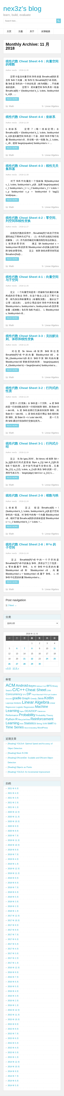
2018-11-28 (24, 175)
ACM (10, 685)
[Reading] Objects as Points (20, 767)
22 (32, 659)
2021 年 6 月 (13, 788)
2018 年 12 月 (14, 868)
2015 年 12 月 (14, 1010)
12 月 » (16, 668)
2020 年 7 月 (13, 835)
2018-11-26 (24, 286)
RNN (21, 724)
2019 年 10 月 (14, 845)
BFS (49, 685)
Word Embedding (30, 728)
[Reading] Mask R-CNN (18, 753)
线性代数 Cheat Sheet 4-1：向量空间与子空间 (32, 278)
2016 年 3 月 (13, 996)
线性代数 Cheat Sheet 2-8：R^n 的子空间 (31, 546)
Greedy (34, 698)
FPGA (45, 694)
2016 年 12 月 (14, 967)
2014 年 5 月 (13, 1085)
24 (47, 659)
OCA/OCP (31, 711)
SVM (45, 724)
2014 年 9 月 (13, 1071)
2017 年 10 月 (14, 920)
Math (11, 106)
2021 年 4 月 (13, 793)
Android (22, 685)
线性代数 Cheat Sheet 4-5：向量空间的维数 (32, 63)
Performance (12, 715)
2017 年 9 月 (13, 925)
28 (24, 664)
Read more (12, 99)
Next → (13, 605)
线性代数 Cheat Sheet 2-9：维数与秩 (32, 495)
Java (40, 698)
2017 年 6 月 (13, 939)
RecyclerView (24, 719)
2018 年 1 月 (13, 911)
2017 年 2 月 (13, 958)
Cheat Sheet (35, 690)
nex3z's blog (22, 8)
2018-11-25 (24, 345)
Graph (26, 698)
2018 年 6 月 (13, 892)
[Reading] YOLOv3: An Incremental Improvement (29, 772)
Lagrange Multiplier (13, 703)
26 (9, 664)
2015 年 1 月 (13, 1057)
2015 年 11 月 (14, 1015)
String (39, 723)
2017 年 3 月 (13, 953)
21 (24, 659)
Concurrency (14, 694)
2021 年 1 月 (13, 807)
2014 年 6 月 (13, 1081)
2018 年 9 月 (13, 878)
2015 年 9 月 (13, 1024)
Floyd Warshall (37, 694)
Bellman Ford (41, 686)
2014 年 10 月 (14, 1067)
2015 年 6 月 (13, 1038)
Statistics (30, 723)
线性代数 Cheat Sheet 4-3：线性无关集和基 (32, 167)
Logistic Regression (25, 707)
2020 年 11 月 (14, 817)
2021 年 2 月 (13, 802)
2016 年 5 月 (13, 986)
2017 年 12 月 (14, 916)
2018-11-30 (24, 70)
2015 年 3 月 (13, 1052)
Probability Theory (44, 715)
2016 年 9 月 (13, 972)
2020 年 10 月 (14, 821)
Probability (27, 715)
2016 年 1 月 (13, 1005)
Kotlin (49, 698)
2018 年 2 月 (13, 906)
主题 (20, 31)
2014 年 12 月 (14, 1062)
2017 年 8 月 (13, 930)
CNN (49, 691)
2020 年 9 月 (13, 826)
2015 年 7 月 (13, 1034)
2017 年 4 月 (13, 949)
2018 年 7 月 (13, 887)
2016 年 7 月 (13, 977)
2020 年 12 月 (14, 812)
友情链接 (45, 31)
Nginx (22, 711)
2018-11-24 (24, 397)
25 (55, 659)
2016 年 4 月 (13, 991)
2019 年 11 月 (14, 840)
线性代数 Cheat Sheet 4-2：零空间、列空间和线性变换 (32, 219)
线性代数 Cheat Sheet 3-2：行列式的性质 (32, 389)
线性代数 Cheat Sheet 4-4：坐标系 (30, 116)
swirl (50, 723)
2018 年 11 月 (14, 873)
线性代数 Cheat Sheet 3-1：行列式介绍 (32, 445)
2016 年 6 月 (13, 982)
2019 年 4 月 (13, 859)
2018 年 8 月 (13, 883)
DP (29, 694)
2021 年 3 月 (13, 798)
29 (32, 664)
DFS (24, 694)
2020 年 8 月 (13, 831)
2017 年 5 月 (13, 944)
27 (17, 664)
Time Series (15, 727)
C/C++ (18, 689)
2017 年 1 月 (13, 963)
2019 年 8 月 (13, 850)
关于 (32, 31)
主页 (9, 31)
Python (10, 719)
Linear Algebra (52, 106)
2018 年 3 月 (13, 901)
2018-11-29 (24, 123)
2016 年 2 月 (13, 1000)
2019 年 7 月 (13, 854)
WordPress (42, 727)
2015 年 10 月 (14, 1019)
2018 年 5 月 (13, 897)
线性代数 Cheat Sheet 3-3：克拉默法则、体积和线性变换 (32, 337)
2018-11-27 (24, 227)
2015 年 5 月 (13, 1043)
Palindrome (42, 711)
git (49, 694)
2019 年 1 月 (13, 864)
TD (55, 724)
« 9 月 (8, 668)
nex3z (14, 70)
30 (40, 664)
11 (55, 648)
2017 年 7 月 (13, 934)
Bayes (32, 685)
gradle (16, 698)
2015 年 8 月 (13, 1029)
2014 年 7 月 (13, 1076)
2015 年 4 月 (13, 1048)
